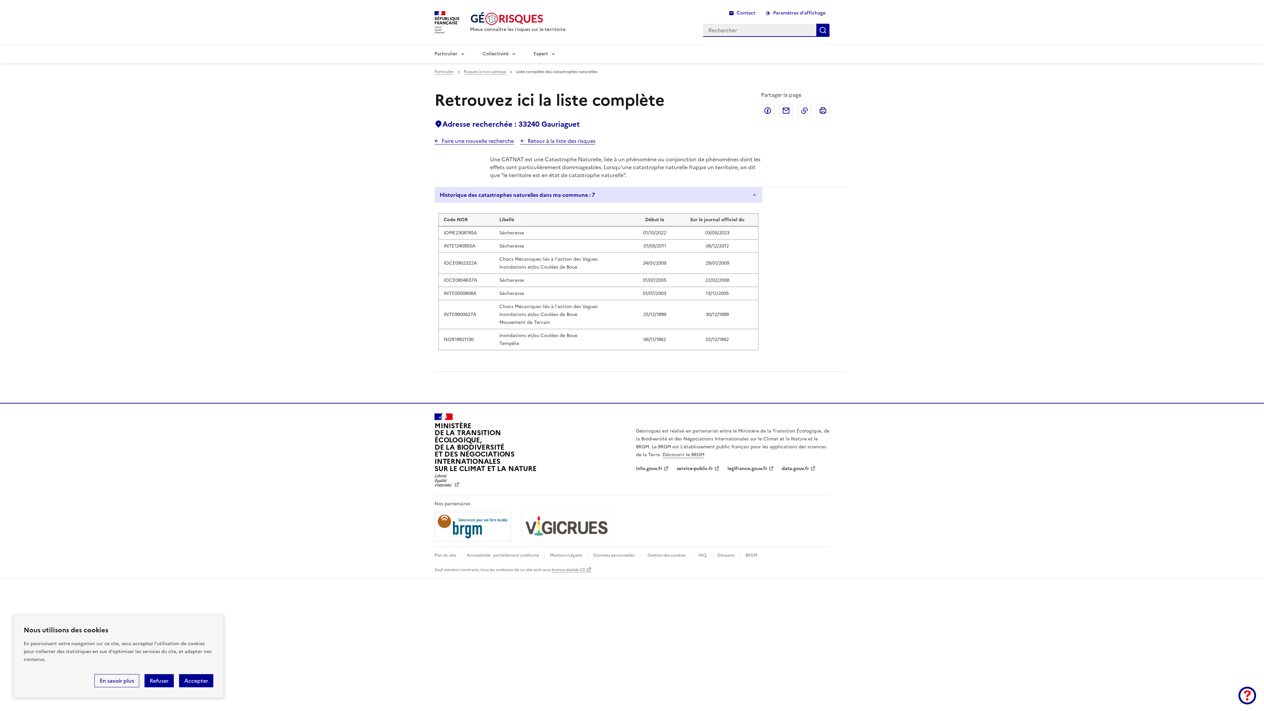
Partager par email (786, 110)
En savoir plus (117, 681)
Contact (746, 13)
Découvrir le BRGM (683, 454)
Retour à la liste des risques (561, 141)
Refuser (159, 681)
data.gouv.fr (795, 468)
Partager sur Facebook (767, 110)
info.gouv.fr (649, 468)
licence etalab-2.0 (568, 570)
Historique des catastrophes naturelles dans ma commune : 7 (517, 195)
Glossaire (726, 555)
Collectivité (496, 53)
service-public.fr (695, 468)
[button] (1247, 695)
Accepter (196, 681)
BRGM (751, 555)
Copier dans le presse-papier (804, 110)
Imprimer (823, 110)
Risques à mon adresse (485, 72)
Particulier (446, 53)
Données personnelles (614, 555)
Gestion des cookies (666, 555)
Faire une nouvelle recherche (478, 141)
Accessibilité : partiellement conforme (503, 555)
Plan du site (445, 555)
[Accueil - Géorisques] (518, 18)
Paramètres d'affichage (799, 13)
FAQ (702, 555)
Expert (541, 53)
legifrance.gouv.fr (747, 468)
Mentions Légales (566, 555)
